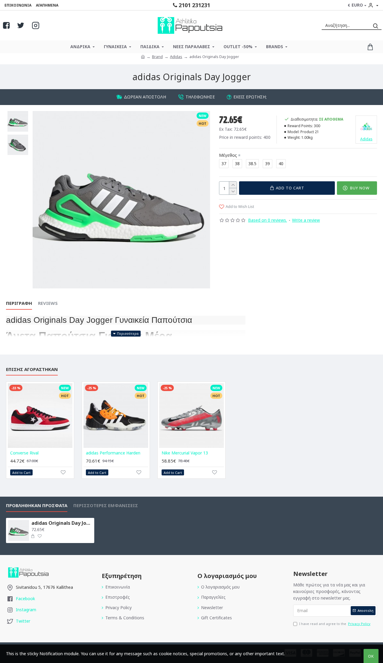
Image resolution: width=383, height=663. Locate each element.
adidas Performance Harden (113, 453)
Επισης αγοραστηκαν (32, 369)
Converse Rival (24, 453)
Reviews (48, 303)
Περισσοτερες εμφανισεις (105, 505)
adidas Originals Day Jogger (61, 523)
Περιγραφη (19, 303)
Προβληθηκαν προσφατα (36, 505)
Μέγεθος (228, 155)
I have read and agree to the (334, 623)
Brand (157, 56)
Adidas (176, 56)
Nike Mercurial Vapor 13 (185, 453)
